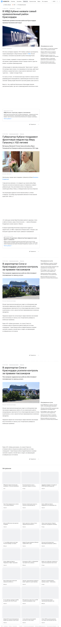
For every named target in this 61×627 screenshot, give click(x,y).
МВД (29, 53)
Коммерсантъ (12, 8)
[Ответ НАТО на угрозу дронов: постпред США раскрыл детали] (49, 615)
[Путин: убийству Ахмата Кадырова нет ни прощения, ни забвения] (49, 500)
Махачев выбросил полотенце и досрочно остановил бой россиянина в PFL (49, 277)
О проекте (20, 626)
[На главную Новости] (6, 1)
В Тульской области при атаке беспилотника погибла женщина (48, 62)
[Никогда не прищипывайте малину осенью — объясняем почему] (49, 577)
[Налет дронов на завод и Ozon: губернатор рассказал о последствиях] (30, 519)
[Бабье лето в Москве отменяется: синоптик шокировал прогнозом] (49, 557)
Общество (19, 8)
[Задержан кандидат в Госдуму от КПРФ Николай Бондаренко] (49, 481)
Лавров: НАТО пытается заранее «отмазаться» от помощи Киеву (48, 52)
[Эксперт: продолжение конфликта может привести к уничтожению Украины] (30, 577)
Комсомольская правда (13, 133)
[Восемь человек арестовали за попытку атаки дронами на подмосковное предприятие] (30, 500)
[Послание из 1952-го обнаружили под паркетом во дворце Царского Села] (30, 557)
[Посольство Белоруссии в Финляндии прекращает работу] (49, 538)
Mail (2, 626)
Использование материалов (51, 626)
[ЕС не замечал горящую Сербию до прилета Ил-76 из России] (11, 596)
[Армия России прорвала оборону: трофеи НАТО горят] (30, 538)
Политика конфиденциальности (40, 626)
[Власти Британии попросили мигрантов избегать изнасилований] (11, 577)
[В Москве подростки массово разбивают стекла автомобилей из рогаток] (11, 481)
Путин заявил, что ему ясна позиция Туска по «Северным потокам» (49, 49)
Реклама (10, 626)
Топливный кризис (22, 4)
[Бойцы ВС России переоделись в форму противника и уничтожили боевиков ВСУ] (11, 615)
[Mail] (2, 1)
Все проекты (15, 626)
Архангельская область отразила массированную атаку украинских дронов (49, 274)
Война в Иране (8, 4)
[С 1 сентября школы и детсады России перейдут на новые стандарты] (11, 538)
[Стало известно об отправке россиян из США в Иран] (30, 615)
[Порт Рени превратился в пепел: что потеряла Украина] (11, 500)
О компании (6, 626)
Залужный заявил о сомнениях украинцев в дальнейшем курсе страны (48, 59)
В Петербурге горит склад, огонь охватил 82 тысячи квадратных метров (48, 270)
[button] (21, 36)
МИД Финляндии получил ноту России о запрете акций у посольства (49, 56)
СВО (14, 4)
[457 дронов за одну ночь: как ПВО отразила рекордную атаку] (30, 596)
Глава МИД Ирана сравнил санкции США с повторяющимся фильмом (49, 264)
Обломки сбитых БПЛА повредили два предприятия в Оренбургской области (49, 267)
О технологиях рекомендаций (28, 626)
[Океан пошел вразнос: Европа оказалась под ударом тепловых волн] (49, 519)
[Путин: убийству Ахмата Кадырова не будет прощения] (11, 557)
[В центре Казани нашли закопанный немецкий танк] (49, 596)
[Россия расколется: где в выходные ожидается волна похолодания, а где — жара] (30, 481)
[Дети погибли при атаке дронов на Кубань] (11, 519)
